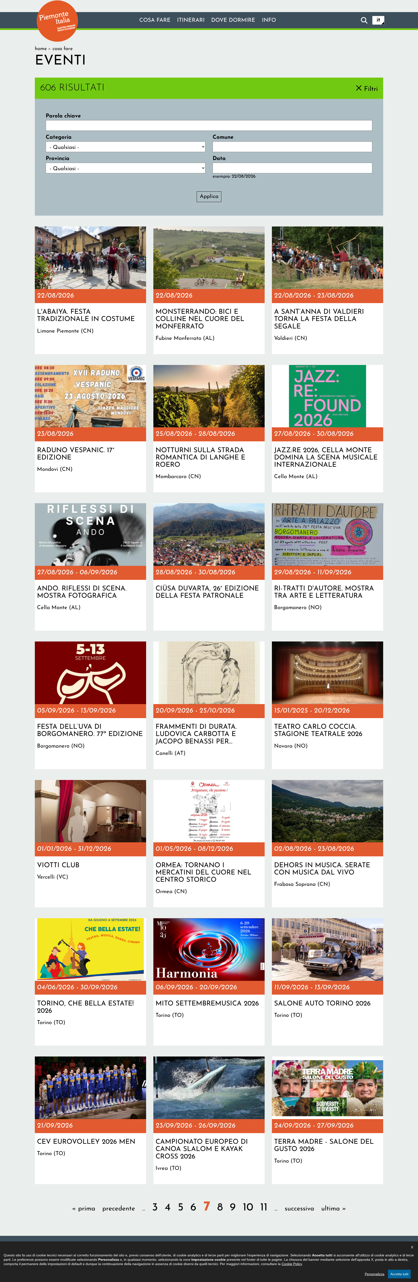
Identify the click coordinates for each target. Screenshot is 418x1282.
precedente (118, 1209)
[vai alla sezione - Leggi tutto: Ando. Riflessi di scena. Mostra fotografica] (90, 567)
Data (219, 158)
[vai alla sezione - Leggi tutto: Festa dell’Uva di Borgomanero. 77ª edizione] (90, 705)
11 (264, 1207)
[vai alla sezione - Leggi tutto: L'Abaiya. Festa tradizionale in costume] (90, 290)
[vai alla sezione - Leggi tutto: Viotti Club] (90, 844)
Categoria (59, 137)
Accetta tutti (399, 1274)
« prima (83, 1209)
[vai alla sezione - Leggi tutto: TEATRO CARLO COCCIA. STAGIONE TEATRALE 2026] (327, 705)
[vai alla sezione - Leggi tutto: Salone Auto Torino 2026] (327, 982)
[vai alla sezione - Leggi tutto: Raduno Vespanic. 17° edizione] (90, 429)
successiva (299, 1209)
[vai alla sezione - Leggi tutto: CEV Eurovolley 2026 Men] (90, 1120)
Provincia (57, 158)
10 (248, 1207)
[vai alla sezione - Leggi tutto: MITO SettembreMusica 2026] (209, 982)
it (378, 20)
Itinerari (191, 20)
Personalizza (374, 1274)
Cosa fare (155, 20)
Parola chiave (63, 116)
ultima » (333, 1209)
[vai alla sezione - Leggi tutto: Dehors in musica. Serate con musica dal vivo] (327, 844)
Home (41, 48)
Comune (223, 137)
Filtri (371, 89)
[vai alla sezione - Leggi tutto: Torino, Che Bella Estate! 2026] (90, 982)
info (269, 20)
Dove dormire (233, 20)
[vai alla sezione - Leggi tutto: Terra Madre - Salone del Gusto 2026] (327, 1120)
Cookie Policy (292, 1264)
